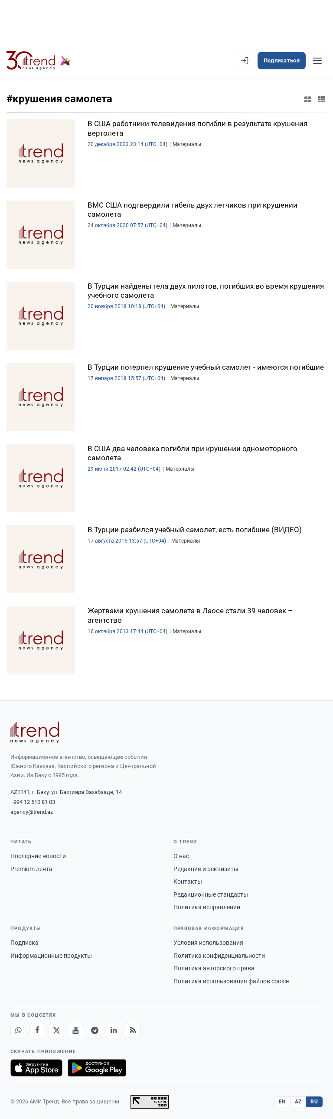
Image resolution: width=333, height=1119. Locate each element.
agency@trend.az (31, 812)
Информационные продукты (51, 955)
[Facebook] (37, 1030)
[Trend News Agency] (34, 732)
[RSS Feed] (132, 1030)
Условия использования (208, 942)
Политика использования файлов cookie (231, 981)
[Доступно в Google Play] (97, 1068)
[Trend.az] (39, 60)
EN (282, 1102)
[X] (56, 1030)
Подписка (24, 942)
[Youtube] (75, 1030)
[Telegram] (94, 1030)
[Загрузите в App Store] (36, 1068)
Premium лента (31, 868)
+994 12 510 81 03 (32, 802)
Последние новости (38, 855)
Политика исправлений (206, 907)
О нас (181, 855)
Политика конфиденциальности (219, 955)
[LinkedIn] (113, 1030)
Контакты (187, 881)
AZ (298, 1102)
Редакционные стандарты (210, 894)
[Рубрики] (317, 60)
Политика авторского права (214, 968)
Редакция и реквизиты (205, 868)
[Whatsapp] (18, 1030)
